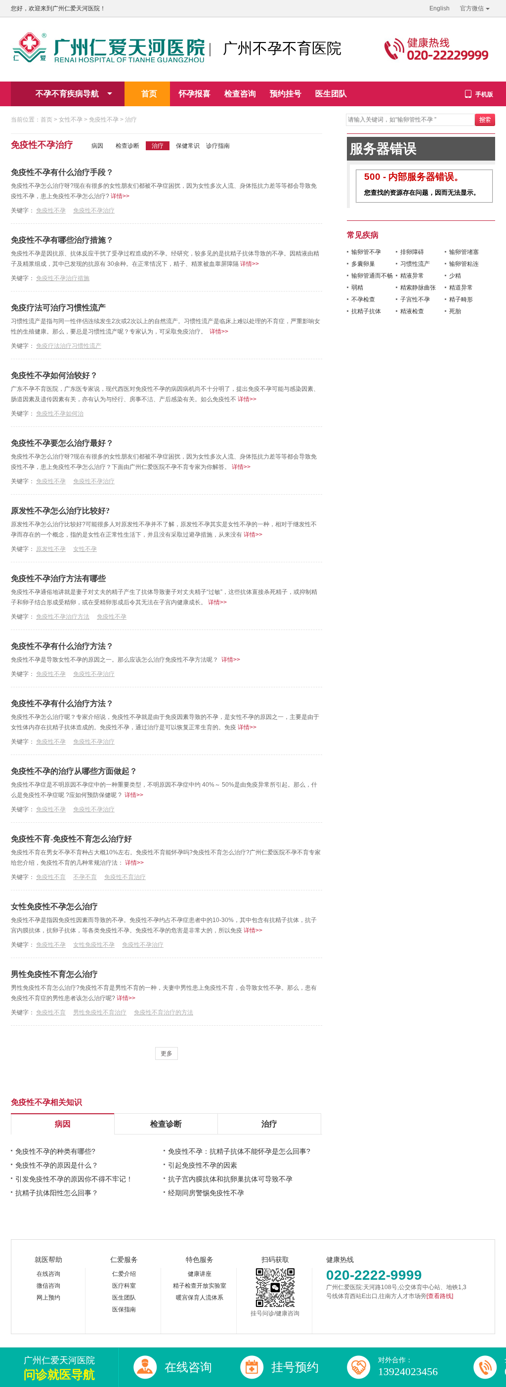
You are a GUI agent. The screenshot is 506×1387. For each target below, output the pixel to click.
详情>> (119, 196)
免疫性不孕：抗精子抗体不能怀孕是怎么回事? (239, 1151)
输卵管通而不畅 (372, 275)
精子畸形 (461, 299)
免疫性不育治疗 (125, 877)
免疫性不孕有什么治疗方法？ (62, 646)
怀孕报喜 (195, 93)
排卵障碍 (412, 252)
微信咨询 (48, 1285)
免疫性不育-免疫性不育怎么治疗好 (71, 839)
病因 (97, 145)
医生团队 (331, 93)
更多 (166, 1053)
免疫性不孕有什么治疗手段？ (62, 172)
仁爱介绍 (124, 1273)
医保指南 (124, 1309)
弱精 (357, 287)
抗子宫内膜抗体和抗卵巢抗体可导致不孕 (230, 1179)
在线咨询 (48, 1273)
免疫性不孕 (104, 119)
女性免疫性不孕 (94, 944)
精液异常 (412, 275)
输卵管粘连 (464, 263)
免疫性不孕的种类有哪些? (55, 1151)
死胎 (455, 311)
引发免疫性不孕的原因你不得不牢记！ (74, 1179)
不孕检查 (363, 299)
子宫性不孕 (415, 299)
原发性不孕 (51, 549)
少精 (455, 275)
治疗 (131, 119)
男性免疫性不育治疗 (99, 1012)
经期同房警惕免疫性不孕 (206, 1193)
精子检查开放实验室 (199, 1285)
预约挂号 (285, 93)
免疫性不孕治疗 (94, 210)
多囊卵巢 (363, 263)
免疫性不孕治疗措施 (62, 278)
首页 (149, 93)
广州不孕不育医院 (282, 48)
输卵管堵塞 (464, 252)
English (439, 8)
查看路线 (440, 1296)
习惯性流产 (415, 263)
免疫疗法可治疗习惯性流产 (58, 307)
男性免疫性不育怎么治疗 (54, 974)
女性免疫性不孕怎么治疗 (54, 906)
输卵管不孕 (366, 252)
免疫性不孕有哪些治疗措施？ (62, 240)
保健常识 (188, 145)
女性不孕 (71, 119)
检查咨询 (240, 93)
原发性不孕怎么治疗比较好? (60, 510)
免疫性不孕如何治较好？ (54, 375)
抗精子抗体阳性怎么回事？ (56, 1193)
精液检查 (412, 311)
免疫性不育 (51, 877)
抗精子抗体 (366, 311)
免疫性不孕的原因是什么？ (56, 1165)
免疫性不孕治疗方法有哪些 (58, 578)
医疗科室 (124, 1285)
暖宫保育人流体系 (199, 1297)
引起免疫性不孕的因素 (202, 1165)
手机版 (484, 94)
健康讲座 (199, 1273)
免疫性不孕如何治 (60, 413)
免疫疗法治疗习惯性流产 (68, 345)
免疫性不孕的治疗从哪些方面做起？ (74, 771)
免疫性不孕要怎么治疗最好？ (62, 443)
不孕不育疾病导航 (67, 93)
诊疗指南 (218, 145)
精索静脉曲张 (418, 287)
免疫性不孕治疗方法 (62, 616)
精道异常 (461, 287)
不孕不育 (85, 877)
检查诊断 (127, 145)
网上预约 (48, 1297)
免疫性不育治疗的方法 (163, 1012)
